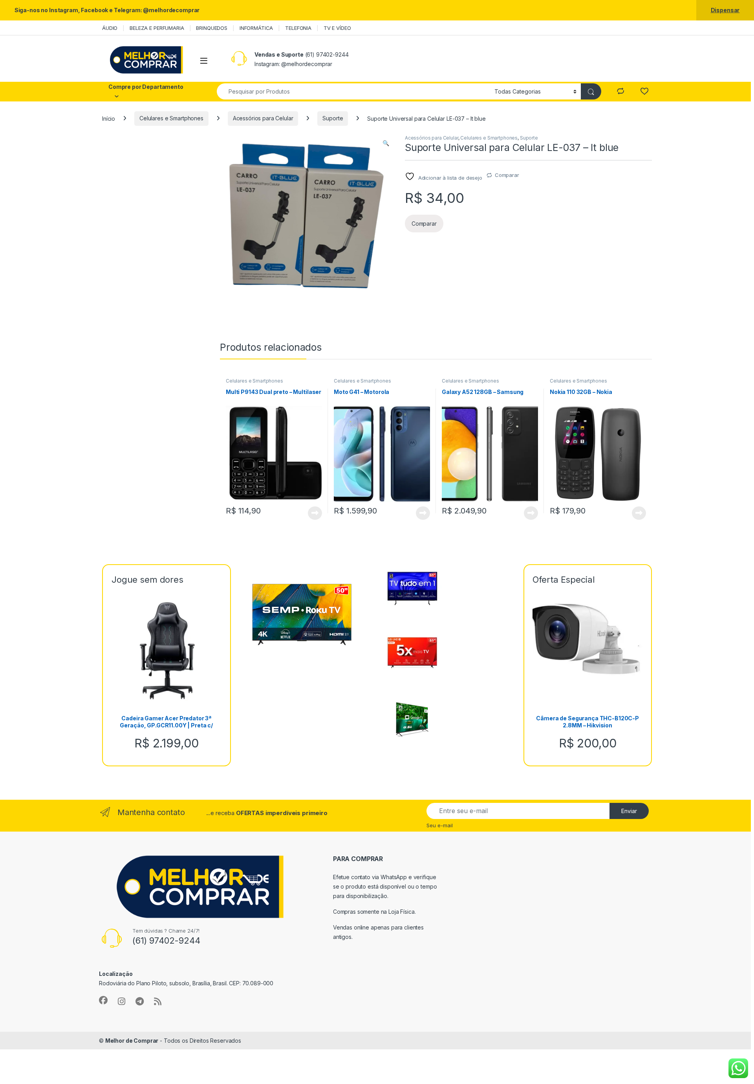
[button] (385, 143)
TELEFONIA (298, 28)
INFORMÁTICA (256, 28)
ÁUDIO (109, 28)
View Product (312, 513)
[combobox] (353, 91)
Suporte (332, 118)
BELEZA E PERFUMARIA (157, 28)
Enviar (629, 811)
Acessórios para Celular (263, 118)
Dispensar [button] (725, 10)
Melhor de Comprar (132, 1040)
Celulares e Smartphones (171, 118)
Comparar (507, 175)
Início (108, 118)
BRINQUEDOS (211, 28)
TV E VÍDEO (337, 28)
